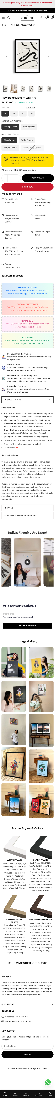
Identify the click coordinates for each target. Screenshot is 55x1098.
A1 (32, 113)
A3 (14, 113)
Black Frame (9, 140)
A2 (23, 113)
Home (4, 25)
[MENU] (3, 18)
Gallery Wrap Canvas (32, 148)
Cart (50, 1095)
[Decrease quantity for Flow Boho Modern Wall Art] (4, 178)
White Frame (27, 140)
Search (26, 1095)
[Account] (41, 18)
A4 (5, 113)
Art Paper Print (10, 127)
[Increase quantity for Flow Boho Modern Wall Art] (18, 178)
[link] (27, 357)
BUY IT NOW (27, 187)
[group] (27, 56)
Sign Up (27, 1054)
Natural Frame (10, 148)
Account (38, 1095)
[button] (48, 56)
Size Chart (30, 108)
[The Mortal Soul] (27, 17)
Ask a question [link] (29, 170)
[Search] (8, 18)
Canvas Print (29, 127)
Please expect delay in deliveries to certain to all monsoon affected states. (27, 4)
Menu (15, 1095)
